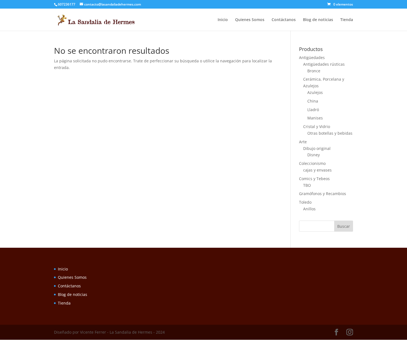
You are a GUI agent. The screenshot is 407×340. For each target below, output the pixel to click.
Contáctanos (284, 20)
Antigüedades (312, 57)
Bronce (313, 70)
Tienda (346, 20)
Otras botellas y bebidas (329, 133)
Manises (315, 118)
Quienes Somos (249, 20)
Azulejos (315, 92)
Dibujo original (317, 148)
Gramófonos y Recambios (322, 193)
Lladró (313, 109)
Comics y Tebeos (314, 178)
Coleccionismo (312, 163)
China (312, 101)
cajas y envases (317, 170)
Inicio (223, 20)
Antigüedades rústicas (324, 64)
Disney (313, 154)
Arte (303, 141)
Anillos (309, 208)
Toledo (305, 202)
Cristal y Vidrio (316, 126)
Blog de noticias (318, 20)
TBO (307, 185)
